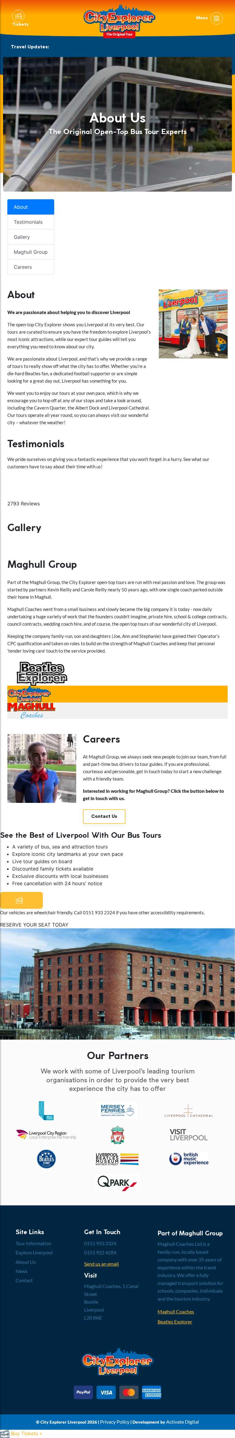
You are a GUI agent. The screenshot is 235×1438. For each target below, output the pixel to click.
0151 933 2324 (100, 1243)
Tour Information (33, 1243)
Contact (24, 1280)
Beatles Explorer (175, 1321)
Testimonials (28, 222)
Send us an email (101, 1264)
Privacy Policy (114, 1422)
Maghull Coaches (176, 1311)
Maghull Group (31, 252)
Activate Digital (182, 1422)
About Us (26, 1262)
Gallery (22, 237)
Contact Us (104, 816)
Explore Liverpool (34, 1252)
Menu (202, 18)
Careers (23, 267)
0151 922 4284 (100, 1252)
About (21, 207)
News (22, 1271)
